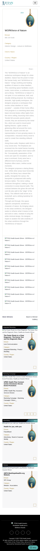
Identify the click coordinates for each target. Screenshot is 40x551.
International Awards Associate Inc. (23, 544)
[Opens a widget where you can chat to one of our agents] (33, 547)
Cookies (33, 542)
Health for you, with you (13, 427)
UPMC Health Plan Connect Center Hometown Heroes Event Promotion (14, 383)
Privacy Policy (20, 542)
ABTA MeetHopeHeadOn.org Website (14, 474)
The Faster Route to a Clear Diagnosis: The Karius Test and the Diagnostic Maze (14, 337)
